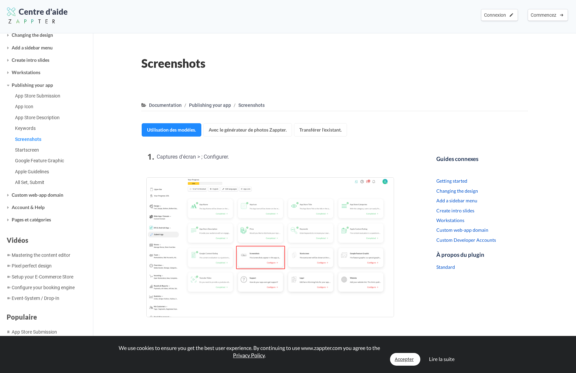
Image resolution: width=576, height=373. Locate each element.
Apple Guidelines (32, 171)
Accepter (404, 359)
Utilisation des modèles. (171, 130)
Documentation (165, 105)
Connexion (496, 15)
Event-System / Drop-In (35, 298)
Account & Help (28, 207)
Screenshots (28, 139)
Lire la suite (442, 359)
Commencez (544, 15)
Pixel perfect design (32, 265)
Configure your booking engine (43, 287)
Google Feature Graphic (39, 160)
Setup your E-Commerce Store (42, 276)
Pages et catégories (31, 219)
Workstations (26, 72)
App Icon (24, 106)
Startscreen (27, 150)
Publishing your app (32, 85)
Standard (445, 267)
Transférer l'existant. (320, 130)
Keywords (25, 128)
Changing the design (32, 35)
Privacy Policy (249, 355)
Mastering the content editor (41, 255)
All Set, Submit (29, 182)
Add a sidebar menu (32, 47)
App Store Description (37, 117)
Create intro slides (30, 60)
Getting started (451, 181)
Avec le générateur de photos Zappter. (248, 130)
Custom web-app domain (37, 195)
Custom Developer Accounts (466, 240)
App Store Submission (37, 96)
